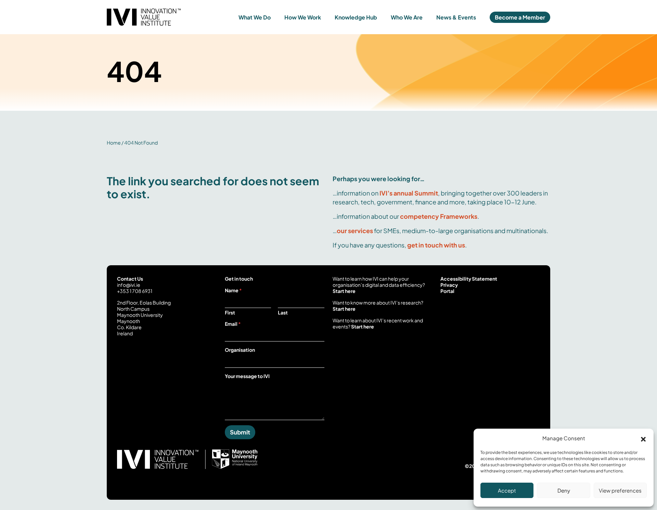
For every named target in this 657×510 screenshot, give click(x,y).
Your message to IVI (247, 376)
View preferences (620, 490)
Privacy (449, 285)
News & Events (456, 17)
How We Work (302, 17)
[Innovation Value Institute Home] (162, 17)
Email (233, 324)
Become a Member (520, 17)
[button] (643, 438)
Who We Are (407, 17)
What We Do (255, 17)
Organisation (240, 350)
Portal (447, 291)
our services (355, 230)
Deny (563, 490)
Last (283, 313)
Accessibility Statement (468, 279)
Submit (240, 432)
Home (114, 142)
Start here (344, 291)
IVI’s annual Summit (408, 193)
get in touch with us (436, 245)
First (230, 313)
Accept (507, 490)
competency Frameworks (438, 216)
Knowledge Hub (356, 17)
